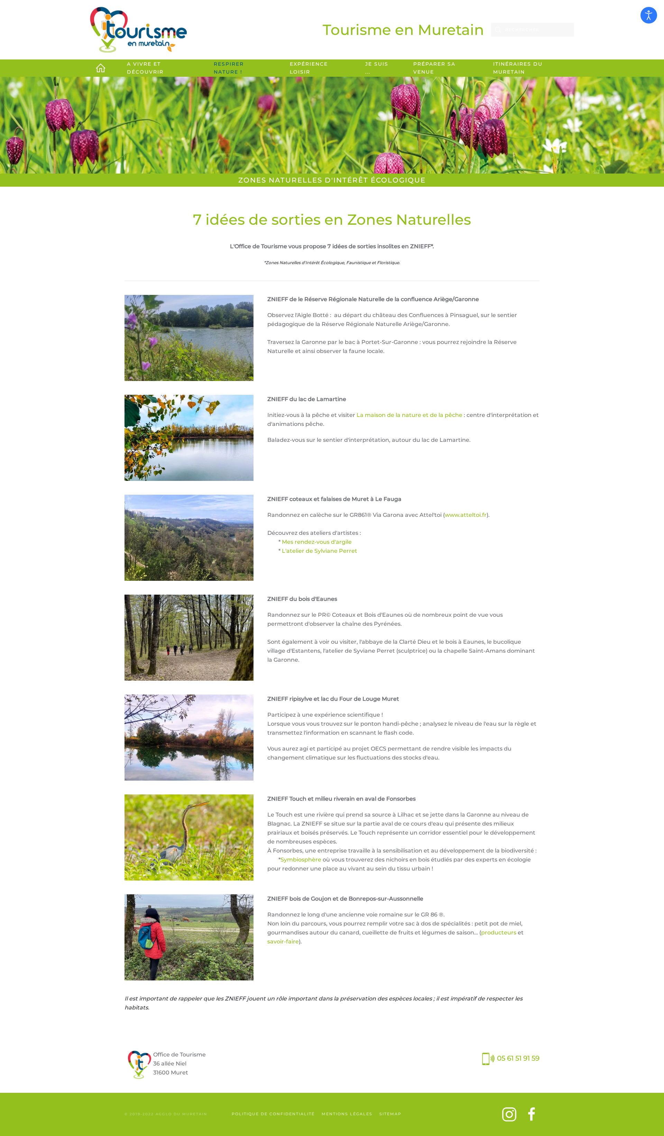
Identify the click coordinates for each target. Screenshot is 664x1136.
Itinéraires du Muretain (518, 68)
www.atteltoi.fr (466, 515)
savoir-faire (283, 941)
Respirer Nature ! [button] (229, 68)
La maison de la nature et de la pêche (409, 415)
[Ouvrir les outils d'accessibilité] (648, 15)
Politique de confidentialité (273, 1113)
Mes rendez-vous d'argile (317, 542)
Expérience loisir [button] (309, 68)
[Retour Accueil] (138, 30)
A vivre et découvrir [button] (145, 68)
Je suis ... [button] (376, 68)
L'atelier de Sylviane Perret (319, 551)
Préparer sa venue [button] (434, 68)
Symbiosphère (300, 859)
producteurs (498, 932)
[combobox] (532, 30)
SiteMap (390, 1113)
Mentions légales (347, 1113)
